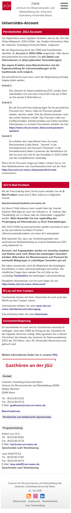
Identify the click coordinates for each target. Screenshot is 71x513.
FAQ (54, 354)
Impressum (34, 501)
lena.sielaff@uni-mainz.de (24, 464)
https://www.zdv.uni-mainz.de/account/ (24, 284)
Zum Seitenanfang (35, 505)
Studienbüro (21, 275)
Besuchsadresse (11, 411)
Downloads (41, 314)
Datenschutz (19, 501)
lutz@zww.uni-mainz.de (23, 444)
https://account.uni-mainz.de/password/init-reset (29, 169)
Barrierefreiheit (50, 501)
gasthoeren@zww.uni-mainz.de (27, 405)
